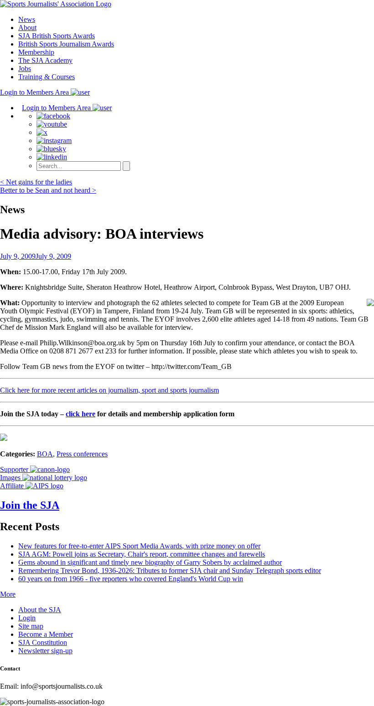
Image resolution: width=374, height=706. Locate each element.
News (26, 19)
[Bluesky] (51, 149)
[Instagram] (54, 140)
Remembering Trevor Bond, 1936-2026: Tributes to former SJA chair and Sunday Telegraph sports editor (169, 570)
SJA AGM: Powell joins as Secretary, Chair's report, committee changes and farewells (141, 554)
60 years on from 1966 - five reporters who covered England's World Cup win (130, 579)
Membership (36, 52)
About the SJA (39, 610)
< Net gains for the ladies (36, 182)
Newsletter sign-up (45, 651)
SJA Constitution (42, 642)
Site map (30, 626)
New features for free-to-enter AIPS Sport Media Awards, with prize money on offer (139, 546)
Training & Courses (46, 77)
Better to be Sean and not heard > (48, 190)
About (27, 27)
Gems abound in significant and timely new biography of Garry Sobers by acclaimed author (150, 562)
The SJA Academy (45, 60)
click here (80, 414)
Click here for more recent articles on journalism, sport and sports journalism (109, 390)
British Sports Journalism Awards (66, 44)
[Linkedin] (51, 157)
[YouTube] (51, 124)
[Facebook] (53, 116)
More (8, 594)
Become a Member (45, 634)
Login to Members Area (35, 92)
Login (27, 618)
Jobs (24, 68)
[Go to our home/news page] (55, 4)
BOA (45, 454)
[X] (41, 132)
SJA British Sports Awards (56, 36)
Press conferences (82, 454)
